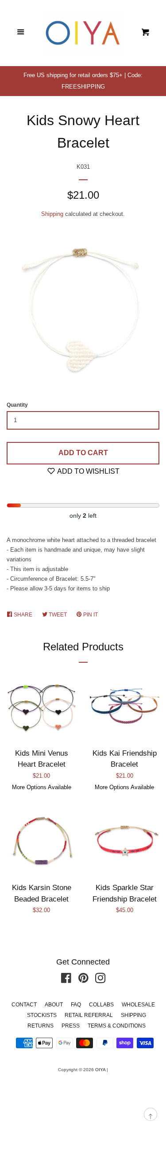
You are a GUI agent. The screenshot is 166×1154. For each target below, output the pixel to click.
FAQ (76, 1005)
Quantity (17, 405)
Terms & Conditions (117, 1026)
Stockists (42, 1015)
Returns (40, 1026)
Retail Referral (89, 1015)
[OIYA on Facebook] (66, 980)
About (54, 1005)
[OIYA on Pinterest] (83, 980)
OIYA (100, 1069)
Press (71, 1026)
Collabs (101, 1005)
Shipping (52, 214)
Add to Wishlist (88, 471)
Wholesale (138, 1005)
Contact (24, 1005)
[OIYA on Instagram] (100, 980)
